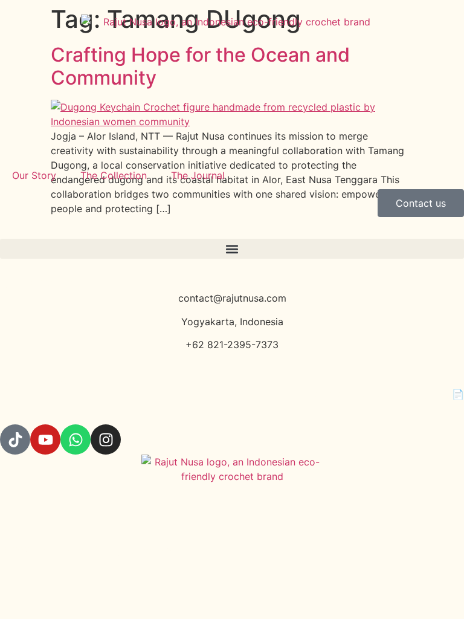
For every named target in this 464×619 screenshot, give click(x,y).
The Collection (113, 175)
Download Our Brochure (362, 394)
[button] (232, 249)
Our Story (34, 175)
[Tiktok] (15, 439)
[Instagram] (106, 439)
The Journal (198, 175)
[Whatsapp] (75, 439)
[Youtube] (45, 439)
